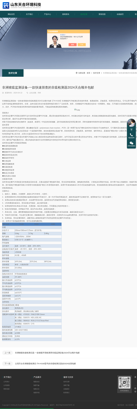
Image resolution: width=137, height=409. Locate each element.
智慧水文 (36, 389)
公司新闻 (7, 385)
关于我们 (29, 14)
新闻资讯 (65, 14)
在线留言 (120, 14)
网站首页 (11, 14)
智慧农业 (36, 381)
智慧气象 (36, 385)
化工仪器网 (130, 405)
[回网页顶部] (131, 130)
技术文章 (83, 14)
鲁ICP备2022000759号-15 (65, 405)
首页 (88, 73)
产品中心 (47, 14)
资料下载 (66, 385)
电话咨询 (131, 138)
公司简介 (7, 381)
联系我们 (66, 392)
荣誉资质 (102, 14)
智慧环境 (36, 392)
